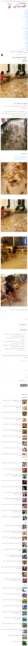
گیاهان (27, 23)
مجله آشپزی (26, 10)
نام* (26, 370)
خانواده (26, 15)
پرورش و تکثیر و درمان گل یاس (16, 309)
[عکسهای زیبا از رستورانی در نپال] (14, 81)
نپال (25, 111)
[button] (14, 50)
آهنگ (25, 460)
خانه (27, 9)
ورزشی (27, 27)
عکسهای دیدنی (19, 54)
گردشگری (26, 21)
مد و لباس (26, 24)
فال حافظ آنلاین (25, 28)
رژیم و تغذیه (26, 17)
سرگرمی (25, 54)
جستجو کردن (25, 52)
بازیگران (26, 12)
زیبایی (27, 19)
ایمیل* (26, 377)
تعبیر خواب (26, 13)
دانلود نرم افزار (25, 16)
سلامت (26, 20)
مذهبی (26, 25)
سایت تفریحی (6, 106)
